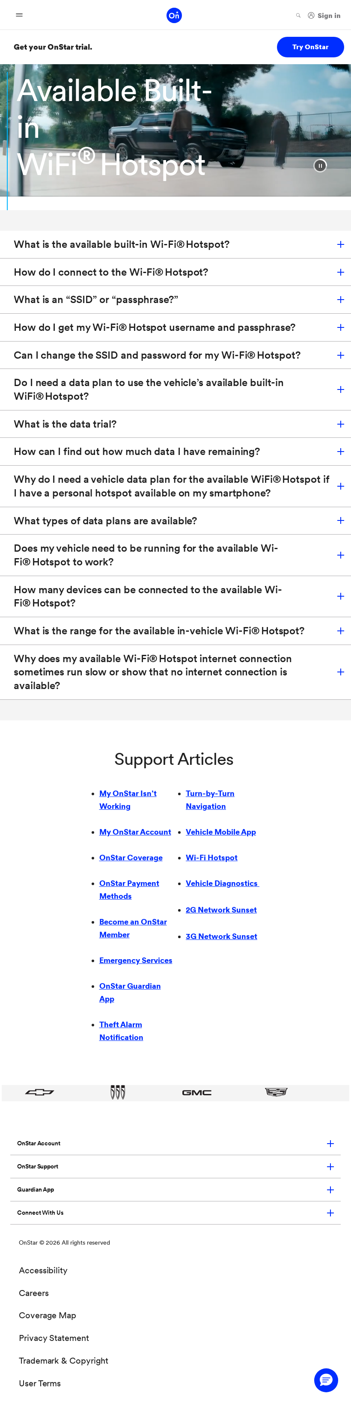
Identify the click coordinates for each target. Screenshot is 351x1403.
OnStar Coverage (131, 857)
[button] (320, 165)
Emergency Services (136, 960)
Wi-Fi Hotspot (212, 857)
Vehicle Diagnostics (222, 883)
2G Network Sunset (221, 909)
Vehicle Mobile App (221, 831)
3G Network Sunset (221, 936)
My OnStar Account (135, 831)
